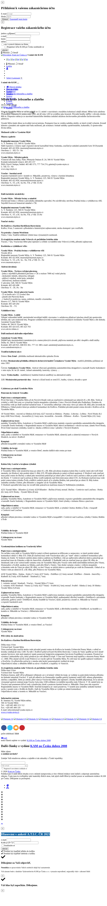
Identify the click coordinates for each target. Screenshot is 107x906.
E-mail (4, 14)
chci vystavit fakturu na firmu (16, 44)
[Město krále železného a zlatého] (15, 107)
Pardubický (11, 91)
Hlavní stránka (12, 89)
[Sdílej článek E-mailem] (16, 727)
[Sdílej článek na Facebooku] (4, 727)
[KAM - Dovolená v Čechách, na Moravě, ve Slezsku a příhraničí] (7, 785)
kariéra (9, 66)
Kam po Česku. (14, 771)
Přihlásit (5, 19)
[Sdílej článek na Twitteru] (10, 727)
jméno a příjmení (8, 33)
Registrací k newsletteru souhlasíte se (26, 769)
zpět (5, 738)
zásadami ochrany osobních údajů (38, 769)
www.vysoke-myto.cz (10, 712)
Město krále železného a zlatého (19, 94)
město (3, 42)
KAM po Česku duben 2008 (39, 740)
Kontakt (9, 103)
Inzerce (9, 96)
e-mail (3, 36)
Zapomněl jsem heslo (18, 19)
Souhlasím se (28, 845)
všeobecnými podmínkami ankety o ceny (34, 846)
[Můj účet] (7, 68)
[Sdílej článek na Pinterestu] (22, 727)
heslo (3, 39)
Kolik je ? (7, 842)
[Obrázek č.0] (7, 719)
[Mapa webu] (7, 787)
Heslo (3, 16)
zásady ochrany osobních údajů (54, 47)
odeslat (5, 50)
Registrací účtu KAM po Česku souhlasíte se (35, 47)
